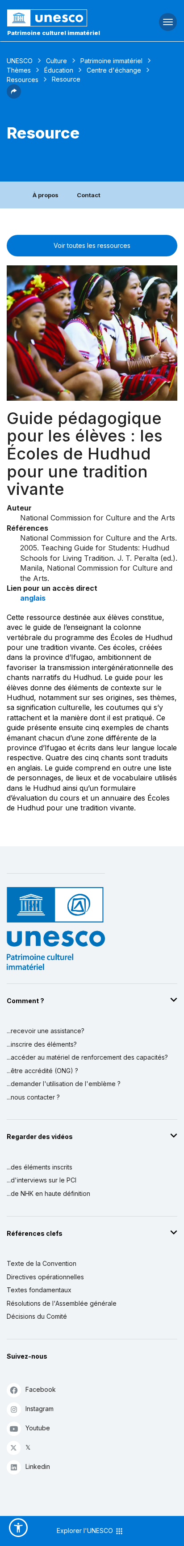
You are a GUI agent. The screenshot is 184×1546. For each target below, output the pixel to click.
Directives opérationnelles (45, 1277)
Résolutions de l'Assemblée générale (62, 1303)
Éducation (58, 70)
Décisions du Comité (37, 1316)
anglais (33, 597)
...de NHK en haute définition (48, 1193)
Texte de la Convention (41, 1263)
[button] (14, 95)
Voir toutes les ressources (92, 245)
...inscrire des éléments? (42, 1044)
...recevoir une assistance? (45, 1031)
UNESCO (20, 61)
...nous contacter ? (33, 1097)
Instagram (39, 1408)
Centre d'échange (114, 70)
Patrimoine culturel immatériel (53, 32)
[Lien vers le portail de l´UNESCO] (61, 17)
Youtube (37, 1428)
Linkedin (37, 1466)
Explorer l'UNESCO (86, 1530)
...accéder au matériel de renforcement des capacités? (87, 1057)
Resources (22, 79)
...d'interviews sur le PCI (41, 1180)
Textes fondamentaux (39, 1290)
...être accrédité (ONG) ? (42, 1070)
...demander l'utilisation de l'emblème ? (64, 1083)
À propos (46, 195)
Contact (88, 195)
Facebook (40, 1389)
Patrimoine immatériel (111, 61)
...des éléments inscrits (39, 1167)
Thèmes (19, 70)
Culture (56, 61)
